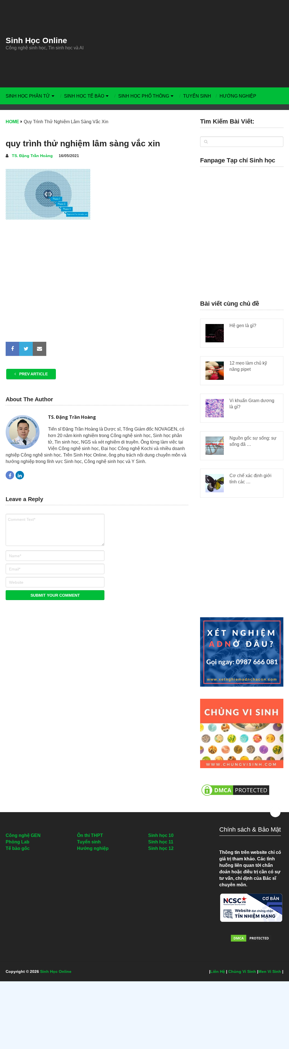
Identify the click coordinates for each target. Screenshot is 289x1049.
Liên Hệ (217, 971)
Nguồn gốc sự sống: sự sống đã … (253, 441)
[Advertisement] (190, 43)
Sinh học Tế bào (84, 96)
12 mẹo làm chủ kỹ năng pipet (248, 366)
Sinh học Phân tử (28, 96)
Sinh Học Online (36, 41)
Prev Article (33, 374)
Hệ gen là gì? (242, 325)
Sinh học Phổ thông (143, 96)
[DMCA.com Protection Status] (235, 799)
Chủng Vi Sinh (242, 971)
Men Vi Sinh (269, 971)
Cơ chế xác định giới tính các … (250, 478)
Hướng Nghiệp (238, 96)
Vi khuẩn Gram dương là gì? (251, 403)
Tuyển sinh (197, 96)
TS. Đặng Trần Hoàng (32, 155)
